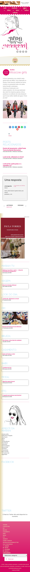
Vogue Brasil (4, 454)
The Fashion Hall (5, 453)
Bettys (3, 440)
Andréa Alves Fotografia (7, 435)
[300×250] (13, 237)
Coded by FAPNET (16, 570)
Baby (4, 533)
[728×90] (15, 4)
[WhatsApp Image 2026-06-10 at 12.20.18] (13, 258)
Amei (10, 135)
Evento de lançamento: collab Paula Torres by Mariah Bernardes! (14, 149)
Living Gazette (5, 450)
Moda (4, 535)
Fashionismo (4, 444)
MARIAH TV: (8, 266)
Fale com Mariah (8, 544)
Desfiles (12, 70)
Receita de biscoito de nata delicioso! (11, 326)
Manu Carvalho (5, 451)
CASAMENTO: (9, 349)
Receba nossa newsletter (10, 542)
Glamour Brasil (5, 447)
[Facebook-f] (20, 52)
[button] (10, 127)
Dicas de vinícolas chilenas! (9, 285)
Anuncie (5, 539)
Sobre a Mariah (7, 540)
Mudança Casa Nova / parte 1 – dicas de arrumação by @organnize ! (12, 270)
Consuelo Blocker (6, 441)
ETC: (4, 391)
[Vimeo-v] (23, 52)
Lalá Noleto (4, 448)
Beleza (5, 530)
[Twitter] (17, 52)
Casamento (6, 531)
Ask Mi (3, 438)
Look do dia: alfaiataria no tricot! (13, 157)
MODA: (5, 377)
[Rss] (26, 52)
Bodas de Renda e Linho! (8, 354)
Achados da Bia (5, 434)
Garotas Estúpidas (6, 445)
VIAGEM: (6, 281)
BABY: (5, 363)
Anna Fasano (4, 437)
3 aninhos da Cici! (6, 367)
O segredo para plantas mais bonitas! (11, 395)
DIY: (3, 308)
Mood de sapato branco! (9, 381)
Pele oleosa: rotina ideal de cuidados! (12, 340)
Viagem (5, 524)
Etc (4, 537)
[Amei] (9, 134)
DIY (4, 528)
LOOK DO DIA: (9, 294)
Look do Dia (6, 526)
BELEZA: (6, 336)
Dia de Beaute (5, 442)
